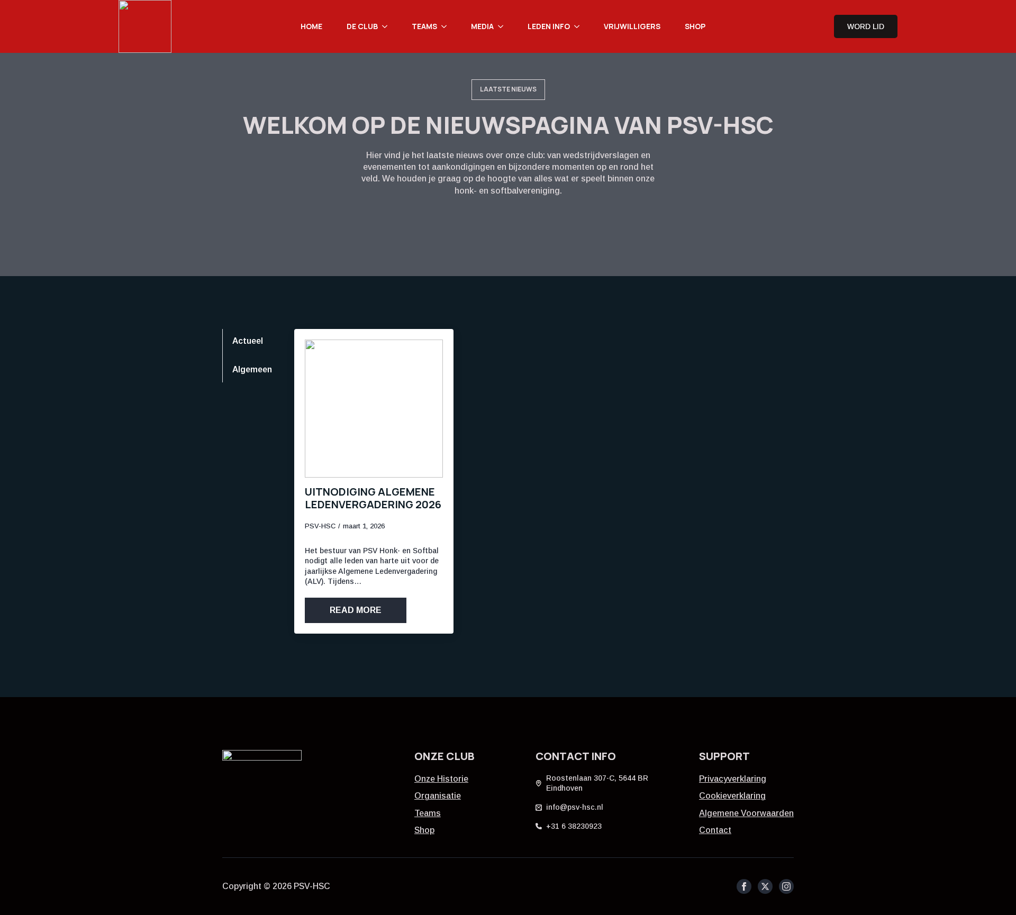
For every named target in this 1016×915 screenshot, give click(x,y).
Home (311, 26)
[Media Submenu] (504, 26)
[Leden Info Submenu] (580, 26)
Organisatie (437, 795)
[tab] (252, 341)
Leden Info (549, 26)
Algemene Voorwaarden (746, 813)
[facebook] (744, 886)
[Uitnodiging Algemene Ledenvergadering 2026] (374, 409)
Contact (715, 830)
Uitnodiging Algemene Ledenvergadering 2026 (373, 498)
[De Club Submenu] (388, 26)
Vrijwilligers (632, 26)
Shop (695, 26)
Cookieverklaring (732, 795)
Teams (424, 26)
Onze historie (441, 778)
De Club (362, 26)
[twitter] (765, 886)
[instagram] (786, 886)
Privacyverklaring (732, 778)
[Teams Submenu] (447, 26)
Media (482, 26)
